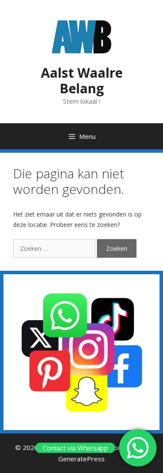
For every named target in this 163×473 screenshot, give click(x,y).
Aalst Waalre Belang (82, 80)
